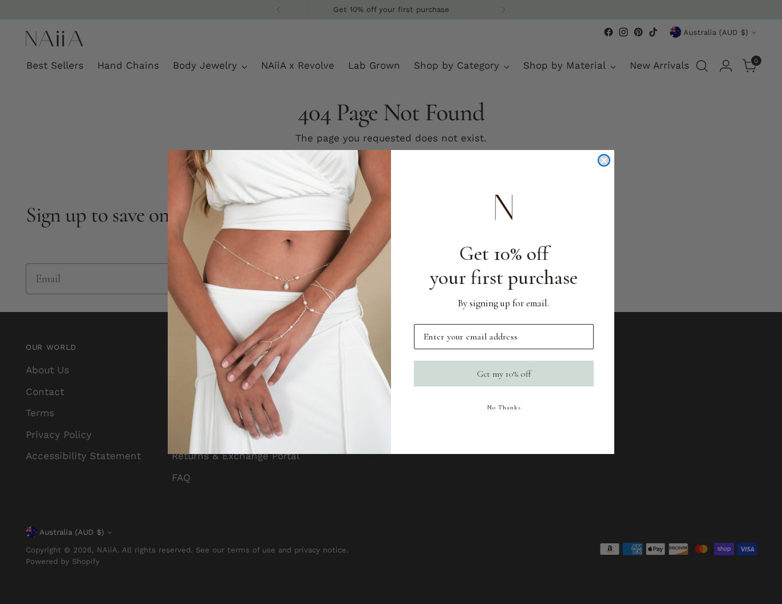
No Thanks (504, 407)
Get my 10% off (504, 374)
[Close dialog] (604, 160)
